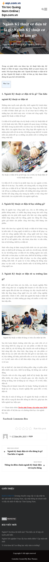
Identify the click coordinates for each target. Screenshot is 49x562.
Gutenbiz (15, 559)
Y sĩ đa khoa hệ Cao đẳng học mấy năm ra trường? (21, 545)
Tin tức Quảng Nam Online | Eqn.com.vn (11, 11)
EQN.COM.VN (8, 496)
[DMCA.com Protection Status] (9, 519)
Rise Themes (32, 559)
